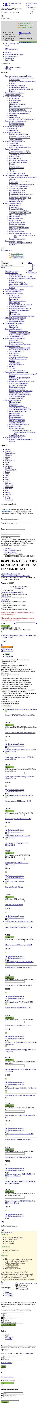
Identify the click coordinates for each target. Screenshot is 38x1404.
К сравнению (8, 651)
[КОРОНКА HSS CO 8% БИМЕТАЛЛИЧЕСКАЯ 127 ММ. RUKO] (19, 576)
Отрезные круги (15, 229)
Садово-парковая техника (14, 96)
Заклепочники (14, 166)
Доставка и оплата (11, 36)
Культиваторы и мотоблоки (19, 113)
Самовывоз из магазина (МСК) (12, 592)
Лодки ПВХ (13, 143)
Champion (8, 455)
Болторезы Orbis (15, 158)
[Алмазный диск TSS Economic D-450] (21, 962)
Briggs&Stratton (10, 453)
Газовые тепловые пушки (18, 134)
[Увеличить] (6, 711)
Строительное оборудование (15, 121)
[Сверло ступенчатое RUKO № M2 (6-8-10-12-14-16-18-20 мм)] (21, 1175)
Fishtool (7, 462)
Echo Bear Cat (10, 460)
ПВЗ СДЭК (5, 600)
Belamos (8, 451)
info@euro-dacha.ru (14, 1268)
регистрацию (28, 1353)
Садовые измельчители (17, 110)
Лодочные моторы (16, 145)
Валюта (32, 7)
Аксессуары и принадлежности (16, 175)
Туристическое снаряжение (15, 141)
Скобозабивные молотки (18, 162)
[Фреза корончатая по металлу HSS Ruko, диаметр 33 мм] (21, 750)
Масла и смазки (15, 205)
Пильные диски (15, 220)
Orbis (7, 475)
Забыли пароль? (6, 1363)
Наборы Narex (14, 156)
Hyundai (8, 498)
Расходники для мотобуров (19, 228)
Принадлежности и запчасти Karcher (18, 76)
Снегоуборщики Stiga (13, 95)
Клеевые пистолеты (16, 168)
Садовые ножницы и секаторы (20, 111)
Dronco (7, 457)
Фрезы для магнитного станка (20, 233)
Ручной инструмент (12, 149)
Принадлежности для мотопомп (20, 194)
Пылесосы (13, 128)
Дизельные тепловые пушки (19, 136)
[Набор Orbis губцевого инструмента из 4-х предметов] (21, 1043)
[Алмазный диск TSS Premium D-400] (21, 795)
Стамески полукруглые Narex (20, 153)
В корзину (5, 626)
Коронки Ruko (14, 216)
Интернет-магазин (14, 3)
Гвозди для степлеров (17, 224)
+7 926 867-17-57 (12, 1267)
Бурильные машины (16, 123)
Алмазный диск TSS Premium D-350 (18, 1025)
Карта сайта (9, 40)
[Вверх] (1, 1281)
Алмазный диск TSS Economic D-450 (18, 985)
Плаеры (12, 164)
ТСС (6, 490)
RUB (30, 263)
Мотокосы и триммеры (17, 104)
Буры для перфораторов (17, 214)
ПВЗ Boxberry (6, 596)
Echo (7, 459)
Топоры (12, 171)
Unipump (8, 483)
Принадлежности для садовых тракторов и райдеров (20, 198)
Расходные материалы (13, 203)
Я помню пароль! (7, 1377)
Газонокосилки (14, 106)
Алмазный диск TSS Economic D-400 (18, 1157)
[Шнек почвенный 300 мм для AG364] (21, 922)
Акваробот (9, 485)
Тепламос (8, 489)
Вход (29, 5)
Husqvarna (8, 466)
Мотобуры (13, 115)
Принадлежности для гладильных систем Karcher (20, 275)
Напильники (13, 207)
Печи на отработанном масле (19, 138)
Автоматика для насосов (18, 188)
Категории (5, 263)
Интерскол (9, 487)
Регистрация (32, 3)
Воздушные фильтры (16, 231)
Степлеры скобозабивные (18, 160)
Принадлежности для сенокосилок (21, 185)
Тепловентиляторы (16, 140)
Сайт (9, 5)
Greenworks (9, 500)
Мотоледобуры (14, 117)
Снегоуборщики (15, 100)
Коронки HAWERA (16, 209)
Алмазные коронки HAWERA (20, 213)
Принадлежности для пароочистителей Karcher (18, 86)
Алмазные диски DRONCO (19, 211)
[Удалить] (2, 645)
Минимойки (13, 130)
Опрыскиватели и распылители (20, 108)
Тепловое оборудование (13, 132)
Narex (7, 474)
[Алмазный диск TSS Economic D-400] (21, 1134)
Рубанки (12, 170)
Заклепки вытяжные (16, 226)
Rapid (7, 477)
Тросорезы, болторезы (17, 173)
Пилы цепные (14, 98)
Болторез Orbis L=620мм (14, 905)
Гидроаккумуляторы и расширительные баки (17, 191)
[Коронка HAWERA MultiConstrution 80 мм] (21, 709)
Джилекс (8, 494)
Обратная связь (12, 49)
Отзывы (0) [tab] (9, 656)
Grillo (7, 464)
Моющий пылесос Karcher (14, 93)
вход (29, 1310)
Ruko (7, 479)
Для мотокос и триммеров (18, 186)
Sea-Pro (7, 481)
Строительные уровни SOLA (19, 151)
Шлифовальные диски (17, 239)
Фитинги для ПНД (16, 201)
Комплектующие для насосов (19, 196)
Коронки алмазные (16, 218)
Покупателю (9, 38)
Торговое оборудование (13, 241)
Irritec (7, 496)
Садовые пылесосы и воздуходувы (21, 119)
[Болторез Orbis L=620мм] (21, 881)
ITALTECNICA (10, 470)
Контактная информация (9, 33)
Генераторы (13, 102)
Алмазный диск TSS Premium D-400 (18, 819)
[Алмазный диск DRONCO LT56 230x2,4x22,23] (21, 837)
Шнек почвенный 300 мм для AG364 (18, 945)
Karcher (7, 449)
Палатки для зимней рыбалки (20, 147)
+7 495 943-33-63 (12, 1265)
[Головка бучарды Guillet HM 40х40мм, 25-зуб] (21, 1089)
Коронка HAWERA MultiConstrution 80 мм (20, 733)
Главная (8, 52)
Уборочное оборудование (14, 126)
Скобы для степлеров (17, 222)
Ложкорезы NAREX (16, 155)
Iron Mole (8, 468)
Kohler (7, 492)
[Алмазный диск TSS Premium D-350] (21, 1002)
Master (7, 472)
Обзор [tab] (7, 654)
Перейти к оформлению (27, 42)
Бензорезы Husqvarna (16, 125)
